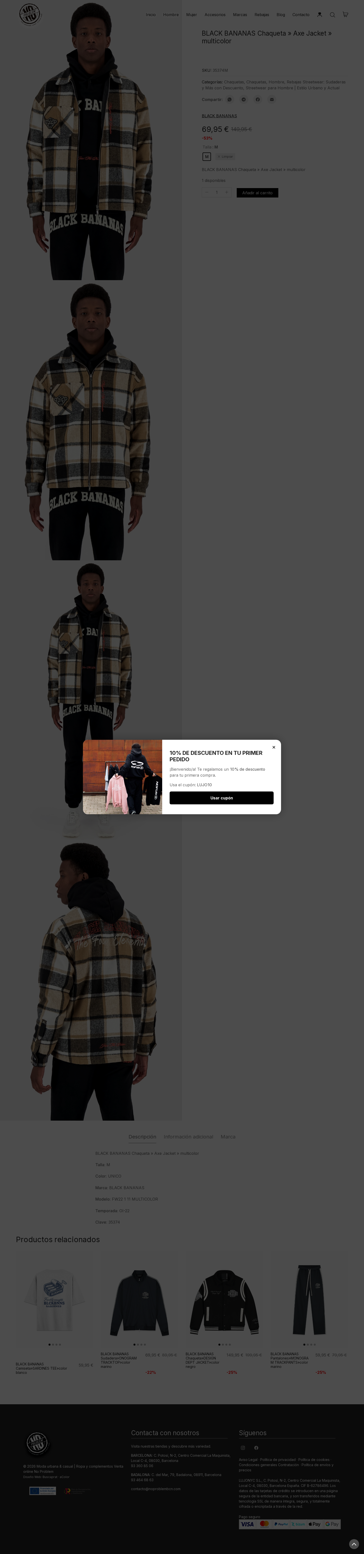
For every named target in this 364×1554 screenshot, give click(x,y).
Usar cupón (221, 797)
